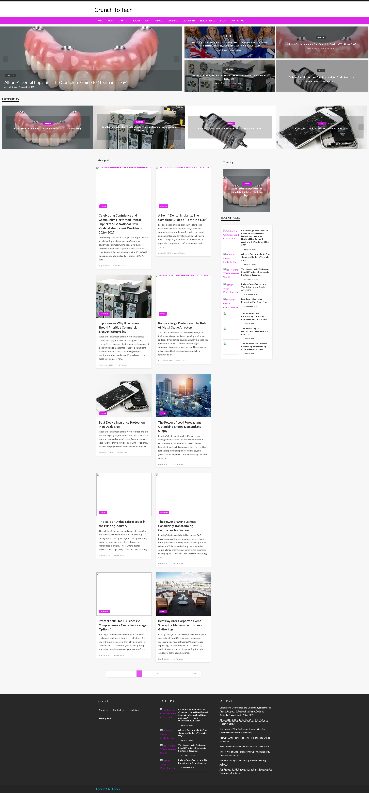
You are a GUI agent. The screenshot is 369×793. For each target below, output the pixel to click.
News (111, 21)
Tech (147, 21)
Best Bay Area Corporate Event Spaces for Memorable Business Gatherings (180, 625)
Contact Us (237, 21)
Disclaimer (134, 709)
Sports (123, 21)
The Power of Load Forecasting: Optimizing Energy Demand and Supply (180, 427)
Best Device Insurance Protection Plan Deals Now (321, 128)
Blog (223, 21)
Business (173, 21)
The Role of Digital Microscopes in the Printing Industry (122, 524)
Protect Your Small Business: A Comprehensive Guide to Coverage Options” (123, 625)
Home (100, 21)
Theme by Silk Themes (107, 788)
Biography (189, 21)
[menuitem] (99, 20)
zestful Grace (11, 87)
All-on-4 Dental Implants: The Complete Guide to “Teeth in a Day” (66, 82)
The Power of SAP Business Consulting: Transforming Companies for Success (177, 526)
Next (194, 673)
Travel (159, 21)
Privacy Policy (106, 718)
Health (136, 21)
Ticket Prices (207, 21)
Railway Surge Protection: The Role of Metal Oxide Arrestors (321, 77)
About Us (103, 709)
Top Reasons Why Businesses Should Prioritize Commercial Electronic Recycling (229, 77)
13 (157, 673)
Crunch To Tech (113, 9)
